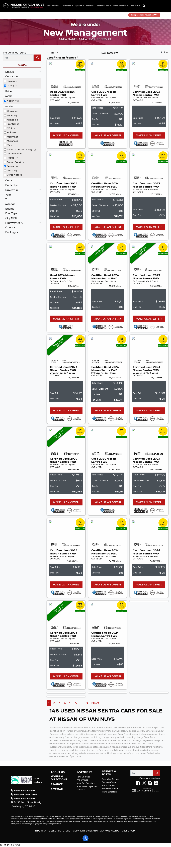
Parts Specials (109, 791)
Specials (80, 789)
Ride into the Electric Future (52, 830)
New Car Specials (85, 782)
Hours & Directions (59, 778)
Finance (57, 784)
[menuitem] (22, 81)
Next (95, 703)
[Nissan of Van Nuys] (23, 5)
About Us (58, 772)
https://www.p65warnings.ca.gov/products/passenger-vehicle (36, 823)
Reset (21, 64)
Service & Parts (109, 773)
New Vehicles (83, 776)
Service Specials (110, 788)
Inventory (84, 772)
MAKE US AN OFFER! (66, 135)
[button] (53, 6)
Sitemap (57, 789)
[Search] (37, 58)
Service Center (109, 782)
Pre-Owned (82, 779)
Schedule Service (111, 778)
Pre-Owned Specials (87, 786)
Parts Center (108, 785)
